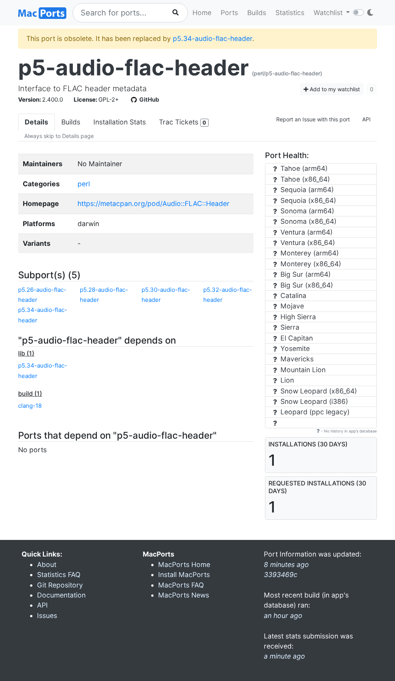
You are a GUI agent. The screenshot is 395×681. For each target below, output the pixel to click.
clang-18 (30, 405)
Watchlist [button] (329, 13)
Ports (229, 13)
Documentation (61, 595)
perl (84, 184)
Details (36, 122)
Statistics (289, 13)
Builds (256, 13)
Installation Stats (119, 122)
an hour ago (283, 615)
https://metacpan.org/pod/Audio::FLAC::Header (154, 203)
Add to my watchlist (334, 89)
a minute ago (284, 656)
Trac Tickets (182, 122)
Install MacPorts (184, 574)
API (366, 119)
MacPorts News (183, 595)
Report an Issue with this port (313, 119)
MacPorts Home (184, 564)
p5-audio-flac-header (133, 67)
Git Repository (60, 585)
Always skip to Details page (59, 136)
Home (201, 13)
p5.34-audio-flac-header (212, 38)
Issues (47, 615)
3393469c (280, 574)
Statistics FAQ (58, 574)
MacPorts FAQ (181, 585)
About (46, 564)
